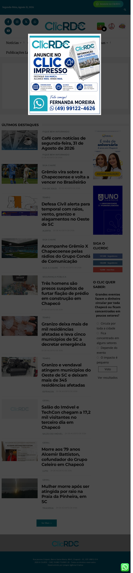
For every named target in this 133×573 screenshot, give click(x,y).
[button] (104, 28)
